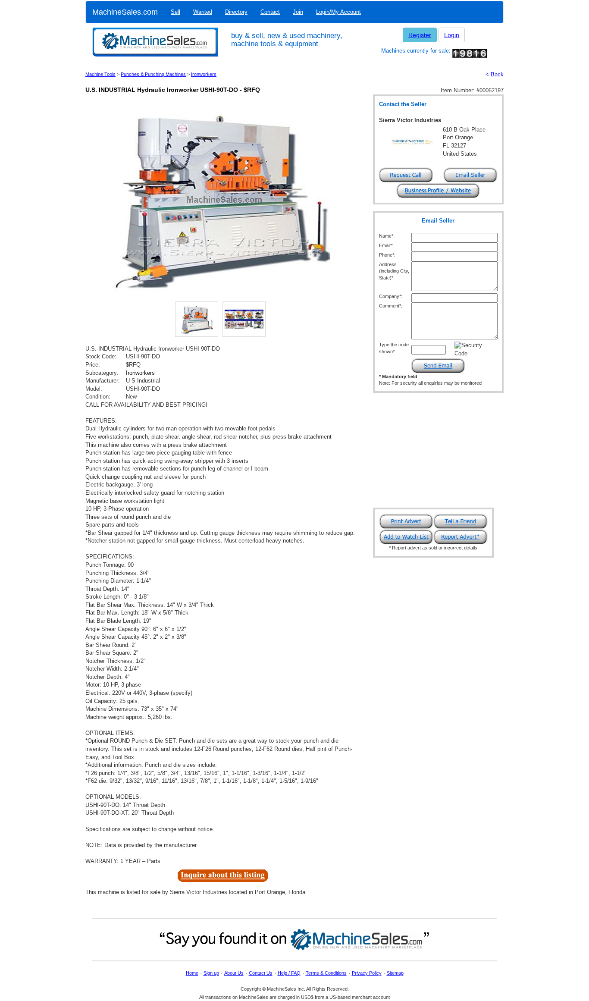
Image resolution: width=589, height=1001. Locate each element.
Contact (270, 12)
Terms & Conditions (326, 973)
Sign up (211, 973)
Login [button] (451, 34)
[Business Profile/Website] (438, 190)
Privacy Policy (367, 973)
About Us (234, 973)
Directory (236, 12)
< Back (495, 74)
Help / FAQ (289, 973)
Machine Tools (100, 74)
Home (192, 973)
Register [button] (419, 34)
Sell (175, 12)
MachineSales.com (125, 12)
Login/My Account (338, 12)
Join (298, 12)
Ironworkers (203, 74)
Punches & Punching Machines (153, 74)
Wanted (202, 12)
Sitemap (395, 973)
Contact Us (261, 973)
